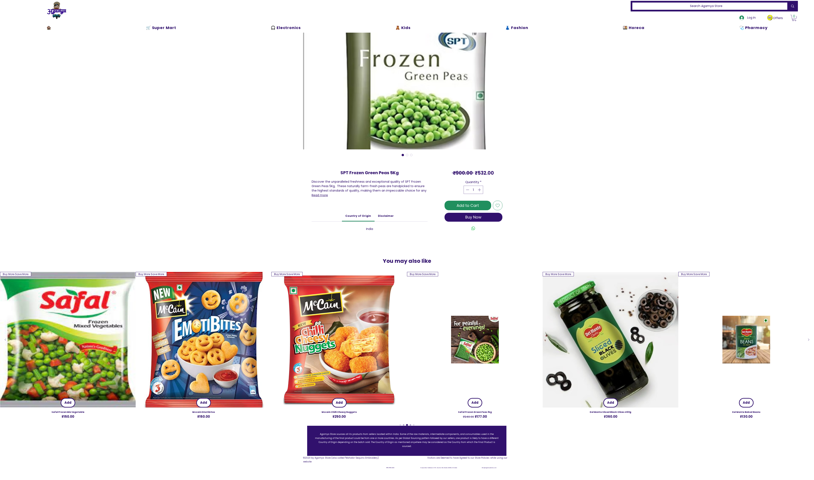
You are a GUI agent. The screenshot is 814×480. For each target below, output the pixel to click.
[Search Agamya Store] (791, 6)
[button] (794, 18)
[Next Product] (809, 340)
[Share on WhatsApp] (473, 228)
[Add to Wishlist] (497, 205)
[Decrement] (467, 190)
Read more (320, 195)
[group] (407, 345)
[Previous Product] (5, 340)
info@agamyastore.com (489, 468)
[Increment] (480, 190)
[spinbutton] (473, 190)
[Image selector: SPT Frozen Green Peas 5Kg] (403, 155)
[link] (358, 216)
